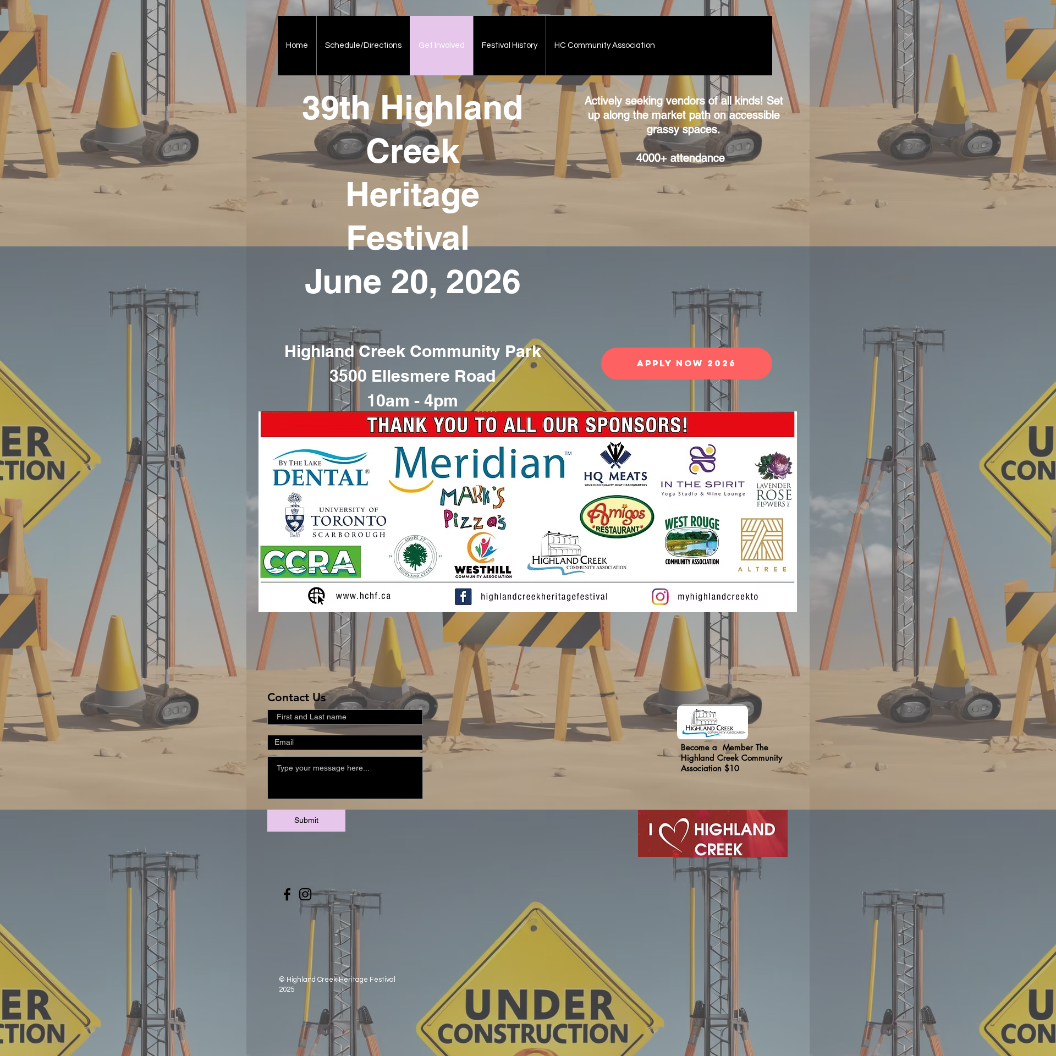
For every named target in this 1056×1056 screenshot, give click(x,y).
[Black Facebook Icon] (287, 894)
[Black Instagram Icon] (305, 894)
